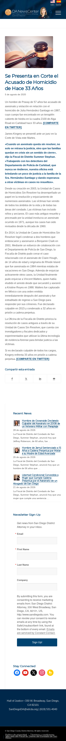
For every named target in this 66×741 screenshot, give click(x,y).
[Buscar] (49, 12)
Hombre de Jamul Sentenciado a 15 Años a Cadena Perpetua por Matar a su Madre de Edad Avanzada (41, 450)
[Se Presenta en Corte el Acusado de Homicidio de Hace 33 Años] (29, 52)
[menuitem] (49, 12)
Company (22, 580)
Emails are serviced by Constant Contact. (36, 631)
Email (20, 534)
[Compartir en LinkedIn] (40, 378)
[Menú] (56, 12)
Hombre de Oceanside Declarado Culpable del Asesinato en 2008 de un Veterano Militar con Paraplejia (41, 423)
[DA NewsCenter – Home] (27, 12)
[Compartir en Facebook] (12, 378)
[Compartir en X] (26, 378)
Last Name (23, 565)
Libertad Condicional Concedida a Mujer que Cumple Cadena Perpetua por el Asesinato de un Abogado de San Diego (35, 479)
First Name (23, 549)
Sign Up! (37, 642)
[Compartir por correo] (54, 378)
